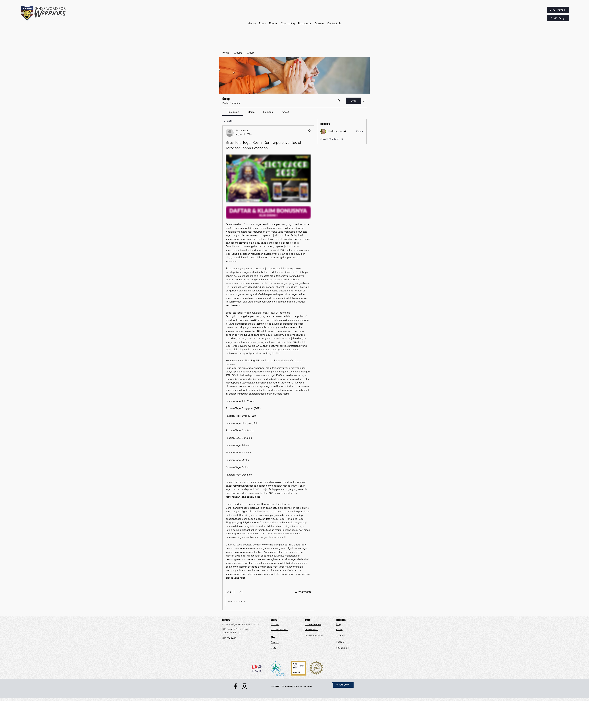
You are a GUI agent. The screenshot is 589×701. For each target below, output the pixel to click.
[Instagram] (244, 686)
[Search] (339, 101)
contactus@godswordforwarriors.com (241, 624)
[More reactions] (238, 592)
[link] (233, 111)
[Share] (309, 130)
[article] (268, 367)
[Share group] (365, 100)
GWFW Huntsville (314, 635)
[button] (304, 23)
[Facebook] (235, 686)
